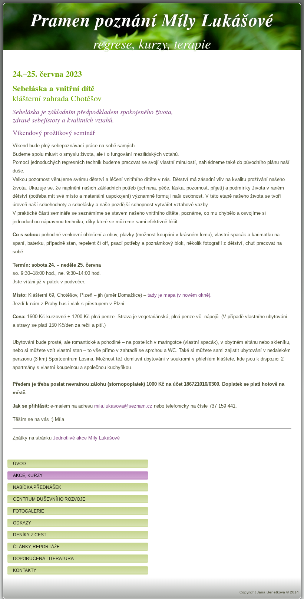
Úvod (19, 463)
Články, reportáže (36, 546)
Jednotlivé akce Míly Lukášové (86, 438)
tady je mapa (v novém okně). (180, 295)
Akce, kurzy (28, 475)
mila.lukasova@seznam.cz (123, 406)
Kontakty (24, 570)
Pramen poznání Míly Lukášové (152, 19)
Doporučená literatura (43, 558)
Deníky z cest (29, 534)
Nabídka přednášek (37, 487)
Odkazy (22, 523)
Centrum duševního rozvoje (49, 499)
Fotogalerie (28, 511)
